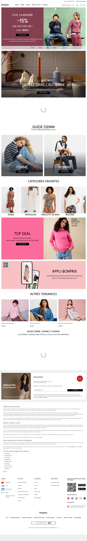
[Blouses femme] (70, 201)
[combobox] (66, 5)
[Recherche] (73, 5)
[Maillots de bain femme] (50, 201)
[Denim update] (43, 313)
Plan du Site (59, 517)
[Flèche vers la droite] (83, 201)
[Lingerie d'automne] (72, 313)
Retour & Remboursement (23, 491)
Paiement (20, 488)
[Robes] (11, 201)
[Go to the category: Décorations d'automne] (43, 74)
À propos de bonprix (55, 482)
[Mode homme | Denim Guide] (65, 155)
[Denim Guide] (22, 155)
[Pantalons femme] (30, 201)
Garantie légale (77, 517)
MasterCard (8, 482)
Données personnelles (42, 397)
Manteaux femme (8, 461)
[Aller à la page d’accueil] (8, 5)
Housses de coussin (9, 466)
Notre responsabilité (55, 485)
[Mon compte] (77, 5)
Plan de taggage (37, 497)
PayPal (7, 492)
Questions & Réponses (22, 482)
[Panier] (84, 5)
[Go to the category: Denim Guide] (43, 128)
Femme (32, 47)
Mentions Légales (50, 517)
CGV (7, 517)
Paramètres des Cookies (39, 517)
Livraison (20, 485)
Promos (36, 494)
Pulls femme (7, 453)
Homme (40, 47)
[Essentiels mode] (15, 313)
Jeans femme (7, 457)
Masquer (5, 471)
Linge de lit (7, 463)
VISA (7, 486)
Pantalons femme (8, 455)
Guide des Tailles (21, 497)
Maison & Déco (37, 491)
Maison (54, 47)
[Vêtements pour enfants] (22, 28)
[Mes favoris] (81, 5)
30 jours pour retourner (81, 1)
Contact (19, 500)
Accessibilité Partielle (15, 517)
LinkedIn (40, 437)
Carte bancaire (9, 489)
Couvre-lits (7, 468)
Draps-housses (8, 465)
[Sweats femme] (22, 238)
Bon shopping (22, 35)
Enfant (47, 47)
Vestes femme (7, 459)
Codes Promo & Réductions (23, 494)
